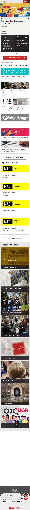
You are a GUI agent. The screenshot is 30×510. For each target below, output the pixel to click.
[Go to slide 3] (16, 53)
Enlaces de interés (7, 62)
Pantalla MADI (15, 208)
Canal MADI (15, 191)
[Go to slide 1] (13, 53)
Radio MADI (15, 173)
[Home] (7, 1)
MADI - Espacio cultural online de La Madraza (15, 226)
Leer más (4, 31)
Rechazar (18, 507)
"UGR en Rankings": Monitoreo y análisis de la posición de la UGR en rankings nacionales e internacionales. (14, 109)
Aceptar (11, 507)
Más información (7, 505)
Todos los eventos (15, 238)
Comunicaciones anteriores (15, 158)
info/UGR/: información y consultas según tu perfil (15, 137)
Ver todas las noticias (15, 57)
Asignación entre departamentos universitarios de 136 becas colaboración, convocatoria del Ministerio (15, 92)
